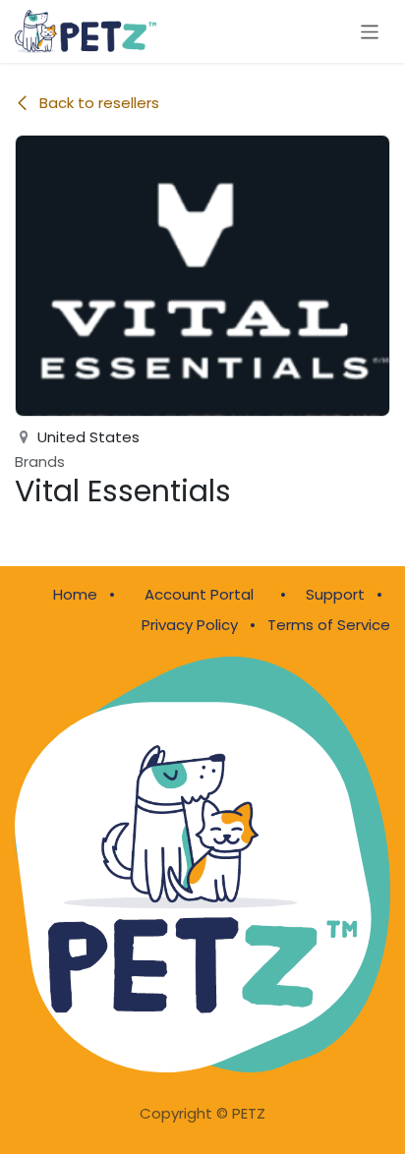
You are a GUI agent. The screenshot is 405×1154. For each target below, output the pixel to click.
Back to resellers (99, 102)
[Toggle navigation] (370, 31)
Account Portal (199, 594)
